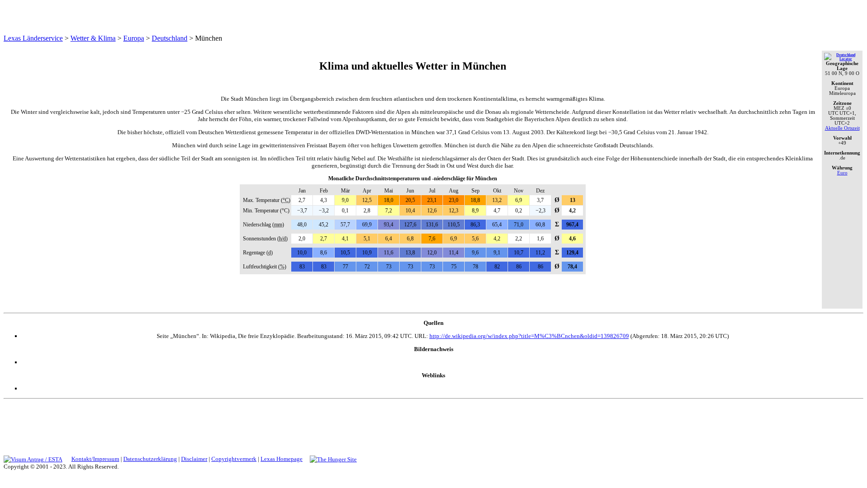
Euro (842, 172)
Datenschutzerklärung (150, 458)
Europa (133, 38)
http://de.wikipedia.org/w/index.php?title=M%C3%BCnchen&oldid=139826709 (529, 336)
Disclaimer (194, 458)
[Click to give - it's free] (333, 458)
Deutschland (169, 38)
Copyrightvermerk (233, 458)
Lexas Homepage (282, 458)
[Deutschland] (842, 59)
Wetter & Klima (93, 38)
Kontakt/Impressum (95, 458)
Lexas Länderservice (33, 38)
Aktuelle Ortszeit (842, 128)
